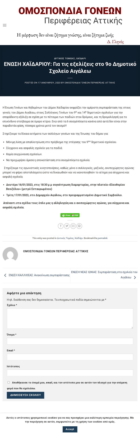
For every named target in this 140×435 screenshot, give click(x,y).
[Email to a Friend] (73, 226)
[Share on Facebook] (61, 226)
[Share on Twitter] (67, 226)
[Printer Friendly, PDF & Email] (70, 215)
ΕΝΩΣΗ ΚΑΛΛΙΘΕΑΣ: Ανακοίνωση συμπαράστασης (39, 275)
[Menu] (5, 25)
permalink (102, 238)
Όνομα (11, 334)
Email (11, 350)
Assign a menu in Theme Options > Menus (70, 2)
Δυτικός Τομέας (64, 58)
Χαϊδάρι (81, 58)
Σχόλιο (12, 305)
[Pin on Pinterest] (79, 226)
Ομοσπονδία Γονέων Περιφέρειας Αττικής (90, 82)
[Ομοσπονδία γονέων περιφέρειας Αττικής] (70, 25)
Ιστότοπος (13, 366)
